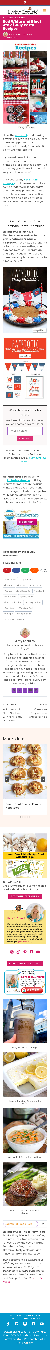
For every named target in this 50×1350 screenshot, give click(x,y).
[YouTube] (41, 1323)
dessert (21, 585)
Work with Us (33, 1315)
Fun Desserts (23, 591)
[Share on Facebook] (16, 570)
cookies (9, 585)
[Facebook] (33, 1323)
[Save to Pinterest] (7, 570)
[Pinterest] (16, 1323)
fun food (39, 591)
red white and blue (14, 619)
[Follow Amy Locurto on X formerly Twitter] (19, 690)
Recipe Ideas (23, 613)
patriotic (9, 608)
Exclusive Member (18, 480)
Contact (15, 1318)
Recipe (8, 613)
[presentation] (25, 771)
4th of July (21, 135)
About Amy (15, 1315)
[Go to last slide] (7, 779)
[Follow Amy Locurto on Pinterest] (36, 690)
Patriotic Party (26, 608)
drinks (8, 591)
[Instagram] (25, 1323)
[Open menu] (44, 10)
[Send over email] (25, 570)
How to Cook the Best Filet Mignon (25, 1211)
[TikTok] (8, 1323)
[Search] (42, 1224)
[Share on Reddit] (34, 570)
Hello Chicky (25, 1342)
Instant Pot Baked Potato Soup (25, 1157)
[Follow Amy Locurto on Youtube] (30, 690)
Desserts (35, 585)
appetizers (26, 579)
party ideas (26, 596)
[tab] (20, 817)
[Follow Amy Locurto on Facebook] (14, 690)
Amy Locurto (16, 34)
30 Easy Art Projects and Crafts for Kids (38, 710)
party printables (13, 602)
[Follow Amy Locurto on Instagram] (25, 690)
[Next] (43, 779)
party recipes (33, 602)
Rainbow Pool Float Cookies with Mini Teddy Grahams (12, 712)
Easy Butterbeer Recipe (25, 1047)
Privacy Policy (32, 1318)
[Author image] (5, 34)
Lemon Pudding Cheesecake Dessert (25, 1102)
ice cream (10, 596)
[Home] (3, 18)
